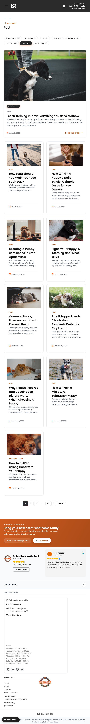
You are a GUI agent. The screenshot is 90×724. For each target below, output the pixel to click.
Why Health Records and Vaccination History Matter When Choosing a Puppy (23, 395)
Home (6, 683)
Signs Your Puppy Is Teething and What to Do (66, 253)
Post (9, 112)
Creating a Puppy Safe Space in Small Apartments (23, 253)
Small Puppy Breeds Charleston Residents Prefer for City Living (66, 322)
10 (48, 503)
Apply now (43, 540)
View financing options (17, 540)
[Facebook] (8, 669)
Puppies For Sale (11, 693)
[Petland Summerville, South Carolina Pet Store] (13, 6)
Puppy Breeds (9, 696)
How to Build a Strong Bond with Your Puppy (21, 467)
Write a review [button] (21, 569)
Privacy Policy (9, 702)
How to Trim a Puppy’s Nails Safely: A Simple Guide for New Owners (63, 181)
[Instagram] (17, 669)
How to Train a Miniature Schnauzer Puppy (64, 392)
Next (61, 503)
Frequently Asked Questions (16, 699)
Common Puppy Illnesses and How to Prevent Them (23, 320)
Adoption (13, 459)
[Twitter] (22, 669)
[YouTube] (13, 669)
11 (53, 503)
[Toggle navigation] (6, 6)
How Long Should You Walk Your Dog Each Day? (22, 177)
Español (9, 706)
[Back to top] (84, 584)
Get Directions (14, 615)
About (6, 686)
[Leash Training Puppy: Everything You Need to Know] (45, 75)
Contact (7, 689)
